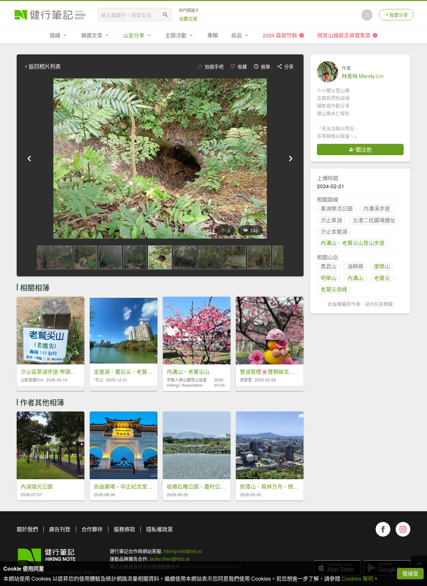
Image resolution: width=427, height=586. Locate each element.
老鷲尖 (382, 278)
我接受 (410, 573)
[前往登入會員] (367, 14)
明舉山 (329, 278)
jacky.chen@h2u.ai (169, 558)
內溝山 (355, 278)
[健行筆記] (50, 15)
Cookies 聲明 (357, 578)
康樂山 (382, 266)
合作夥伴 (92, 529)
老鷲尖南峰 (334, 289)
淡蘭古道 (188, 18)
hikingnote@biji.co (183, 551)
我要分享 (398, 14)
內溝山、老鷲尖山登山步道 (353, 243)
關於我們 (27, 529)
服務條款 (124, 529)
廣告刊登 (59, 529)
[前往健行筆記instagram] (403, 529)
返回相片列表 (45, 66)
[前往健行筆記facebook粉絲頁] (383, 529)
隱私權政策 (159, 529)
